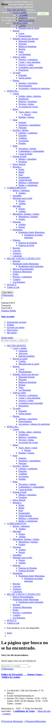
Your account (7, 316)
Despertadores (24, 36)
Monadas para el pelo (22, 198)
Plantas (16, 80)
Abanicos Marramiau (22, 271)
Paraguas (17, 222)
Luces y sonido (20, 348)
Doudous (22, 161)
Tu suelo (17, 72)
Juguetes (22, 122)
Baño (15, 146)
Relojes (16, 31)
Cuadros (16, 279)
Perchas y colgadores (28, 59)
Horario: (11, 698)
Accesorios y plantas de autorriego (34, 88)
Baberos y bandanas (27, 101)
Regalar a (17, 167)
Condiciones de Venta (24, 711)
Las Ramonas (24, 54)
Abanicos (17, 253)
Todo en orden (19, 57)
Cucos (21, 33)
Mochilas (17, 206)
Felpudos (22, 75)
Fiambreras (23, 99)
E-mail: (10, 695)
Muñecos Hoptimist (27, 46)
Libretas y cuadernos (27, 133)
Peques (27, 114)
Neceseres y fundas (27, 148)
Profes (21, 169)
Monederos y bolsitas (28, 216)
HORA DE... (13, 91)
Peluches (22, 44)
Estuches (22, 135)
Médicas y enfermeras (28, 182)
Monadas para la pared (28, 28)
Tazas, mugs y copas (27, 112)
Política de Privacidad (12, 674)
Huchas (21, 49)
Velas (20, 51)
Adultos (22, 193)
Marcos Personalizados (23, 269)
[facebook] (12, 721)
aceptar (43, 14)
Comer (16, 93)
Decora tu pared (20, 358)
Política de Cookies (10, 677)
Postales (22, 143)
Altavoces (23, 353)
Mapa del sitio (44, 711)
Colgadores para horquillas (30, 67)
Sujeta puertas (24, 78)
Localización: (13, 690)
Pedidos (10, 325)
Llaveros (17, 250)
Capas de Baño (25, 154)
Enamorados (24, 177)
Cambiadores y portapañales (31, 151)
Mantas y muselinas (27, 159)
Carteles (22, 361)
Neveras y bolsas (26, 104)
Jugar (15, 120)
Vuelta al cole (13, 287)
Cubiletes (22, 138)
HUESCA (11, 284)
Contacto (6, 713)
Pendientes (18, 229)
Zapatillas (17, 195)
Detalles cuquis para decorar (25, 38)
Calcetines (17, 256)
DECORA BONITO (16, 345)
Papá (20, 174)
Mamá (21, 172)
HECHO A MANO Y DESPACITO (23, 258)
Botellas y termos (26, 117)
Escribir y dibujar (20, 130)
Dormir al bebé (19, 156)
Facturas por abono (15, 327)
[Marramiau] (7, 295)
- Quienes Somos (34, 674)
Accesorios (23, 140)
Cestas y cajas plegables (29, 62)
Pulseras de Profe (26, 245)
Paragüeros (23, 70)
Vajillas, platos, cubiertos (29, 96)
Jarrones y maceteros (27, 83)
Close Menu (7, 292)
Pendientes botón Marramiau (31, 232)
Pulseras (16, 240)
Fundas (21, 219)
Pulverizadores (25, 85)
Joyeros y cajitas (25, 65)
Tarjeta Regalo (25, 180)
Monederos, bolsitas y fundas (26, 214)
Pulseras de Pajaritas (27, 243)
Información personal (16, 322)
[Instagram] (35, 721)
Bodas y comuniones (28, 185)
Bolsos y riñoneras (21, 190)
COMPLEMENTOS (16, 188)
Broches (16, 248)
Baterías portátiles (26, 356)
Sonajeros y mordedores (29, 125)
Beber (15, 109)
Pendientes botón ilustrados (30, 266)
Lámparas (22, 351)
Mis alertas (12, 332)
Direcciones (12, 330)
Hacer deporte (19, 164)
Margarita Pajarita (26, 41)
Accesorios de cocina (28, 106)
